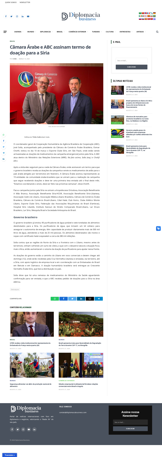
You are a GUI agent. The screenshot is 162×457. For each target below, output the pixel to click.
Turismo (96, 32)
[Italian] (143, 16)
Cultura (110, 32)
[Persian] (151, 16)
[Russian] (140, 19)
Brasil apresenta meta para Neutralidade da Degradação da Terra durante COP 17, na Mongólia (80, 344)
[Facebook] (3, 140)
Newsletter (25, 2)
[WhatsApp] (3, 134)
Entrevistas (125, 32)
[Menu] (5, 31)
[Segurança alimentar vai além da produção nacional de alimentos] (32, 365)
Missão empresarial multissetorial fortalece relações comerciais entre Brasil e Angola (78, 385)
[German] (154, 13)
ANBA (15, 59)
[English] (146, 13)
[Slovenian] (143, 19)
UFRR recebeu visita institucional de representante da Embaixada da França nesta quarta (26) (30, 344)
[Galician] (151, 13)
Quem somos (11, 2)
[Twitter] (3, 146)
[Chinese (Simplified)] (143, 13)
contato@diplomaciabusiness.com (72, 412)
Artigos (140, 32)
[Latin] (148, 16)
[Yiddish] (154, 19)
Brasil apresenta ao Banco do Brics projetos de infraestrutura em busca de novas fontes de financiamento (139, 104)
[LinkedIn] (3, 159)
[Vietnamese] (151, 19)
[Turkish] (148, 19)
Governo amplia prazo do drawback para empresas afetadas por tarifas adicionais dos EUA (139, 133)
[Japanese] (146, 16)
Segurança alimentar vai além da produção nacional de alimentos (30, 385)
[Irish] (140, 16)
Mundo (30, 32)
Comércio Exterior (77, 32)
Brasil (60, 32)
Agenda (17, 32)
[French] (148, 13)
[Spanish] (146, 19)
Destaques (15, 289)
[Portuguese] (154, 16)
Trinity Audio (36, 137)
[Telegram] (3, 152)
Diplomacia (45, 32)
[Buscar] (157, 31)
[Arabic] (140, 13)
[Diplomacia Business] (81, 16)
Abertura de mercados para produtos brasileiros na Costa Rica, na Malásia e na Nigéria (137, 119)
